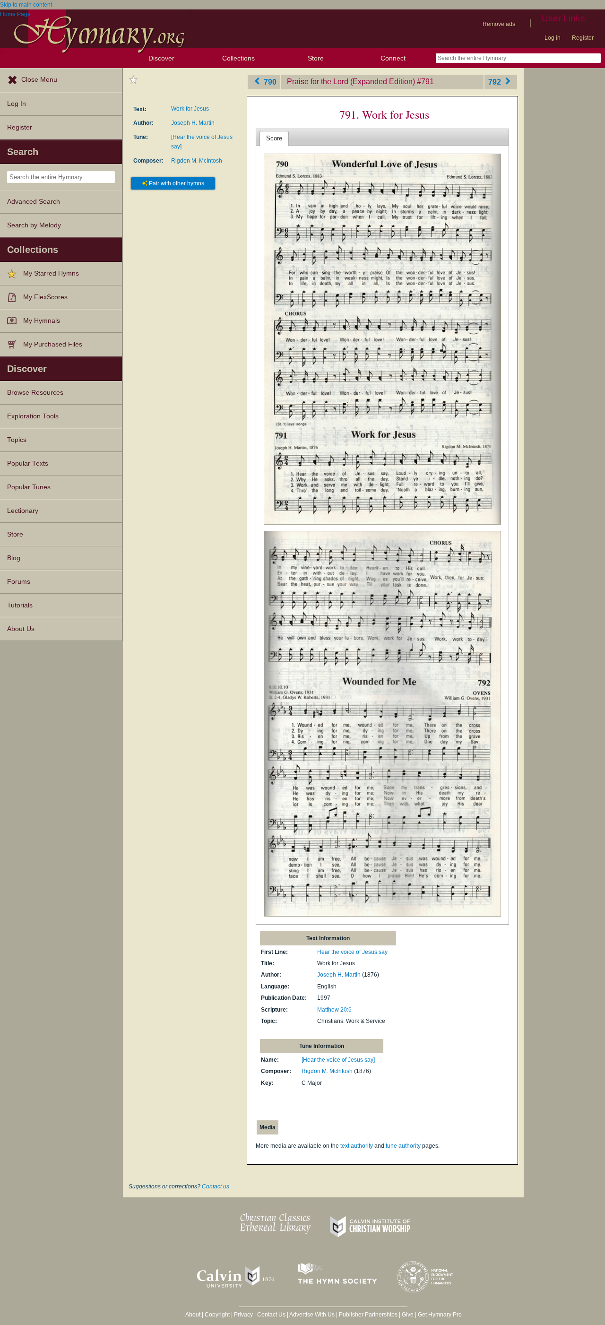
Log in (552, 38)
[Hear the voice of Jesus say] (338, 1060)
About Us (21, 628)
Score (274, 138)
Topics (16, 439)
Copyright (217, 1314)
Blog (13, 558)
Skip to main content (26, 4)
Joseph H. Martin (193, 123)
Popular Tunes (29, 487)
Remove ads (499, 24)
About (192, 1314)
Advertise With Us (312, 1314)
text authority (356, 1146)
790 (269, 82)
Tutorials (20, 605)
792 (495, 82)
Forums (18, 581)
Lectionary (22, 510)
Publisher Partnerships (368, 1314)
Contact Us (271, 1314)
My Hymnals (41, 320)
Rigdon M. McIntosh (196, 160)
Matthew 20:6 (334, 1009)
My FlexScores (45, 297)
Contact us (215, 1186)
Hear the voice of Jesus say (352, 952)
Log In (16, 103)
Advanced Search (33, 201)
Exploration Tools (33, 416)
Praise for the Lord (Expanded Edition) (351, 82)
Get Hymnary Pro (440, 1314)
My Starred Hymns (51, 273)
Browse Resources (35, 392)
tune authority (403, 1146)
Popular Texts (27, 463)
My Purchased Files (52, 344)
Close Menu (39, 79)
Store (316, 58)
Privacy (243, 1314)
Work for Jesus (190, 108)
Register (583, 38)
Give (408, 1314)
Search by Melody (34, 225)
